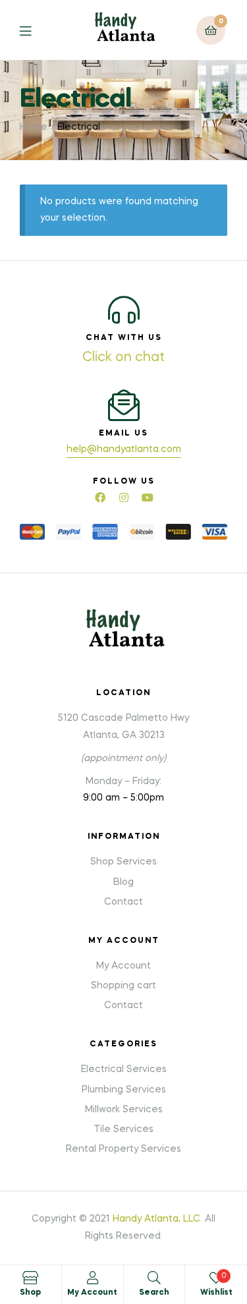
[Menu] (35, 30)
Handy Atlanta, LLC (156, 1219)
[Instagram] (124, 497)
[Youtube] (147, 497)
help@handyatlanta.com (124, 449)
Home (33, 127)
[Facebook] (100, 497)
